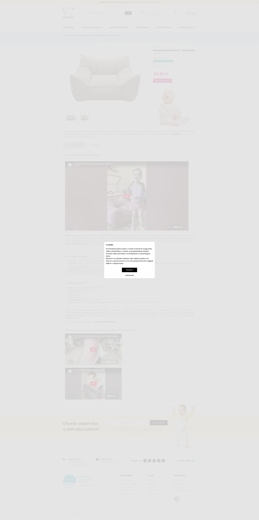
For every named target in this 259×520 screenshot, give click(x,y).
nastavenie (129, 275)
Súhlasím (129, 270)
